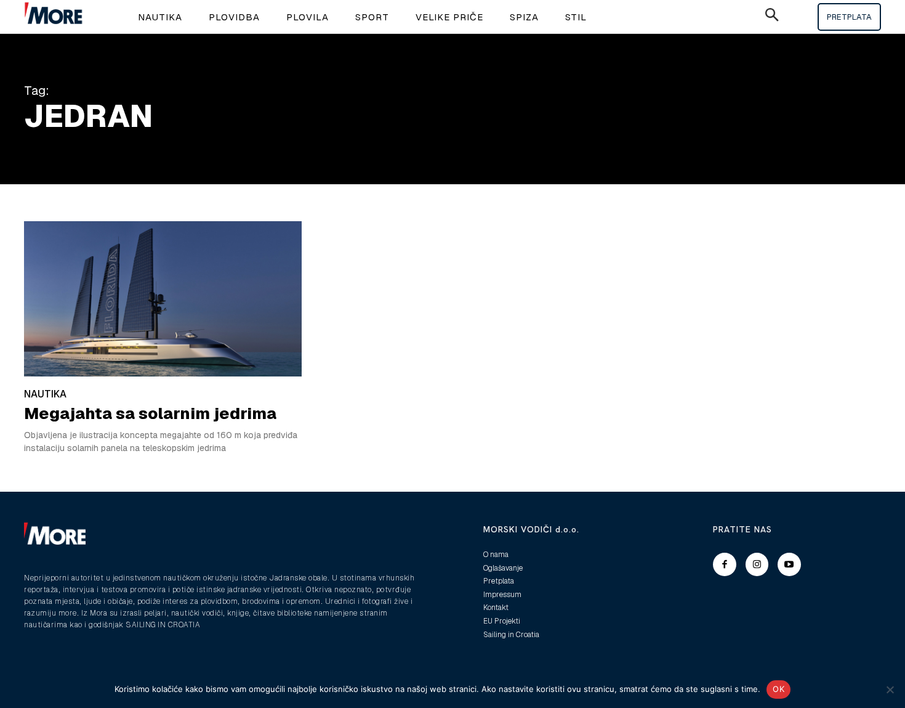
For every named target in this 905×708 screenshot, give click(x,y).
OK (778, 689)
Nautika (45, 394)
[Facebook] (724, 564)
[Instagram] (757, 564)
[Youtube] (789, 564)
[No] (889, 689)
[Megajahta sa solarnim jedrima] (163, 298)
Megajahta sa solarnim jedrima (150, 413)
